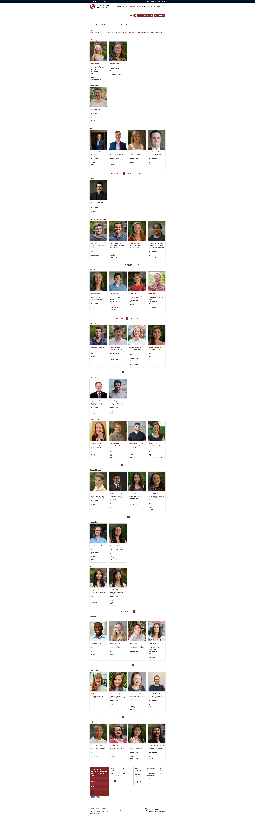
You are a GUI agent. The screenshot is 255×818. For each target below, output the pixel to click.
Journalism (147, 32)
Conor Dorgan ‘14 (115, 401)
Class (156, 15)
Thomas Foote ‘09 (96, 493)
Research (131, 6)
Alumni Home (161, 15)
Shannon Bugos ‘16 (115, 694)
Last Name (93, 781)
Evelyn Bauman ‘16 (96, 63)
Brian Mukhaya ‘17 (96, 643)
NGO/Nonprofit (159, 32)
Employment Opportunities (113, 781)
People (124, 6)
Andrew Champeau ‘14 (116, 347)
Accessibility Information (95, 813)
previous (116, 173)
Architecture (96, 32)
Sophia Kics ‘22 (133, 293)
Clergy (106, 32)
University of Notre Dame (102, 808)
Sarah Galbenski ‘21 (96, 293)
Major (151, 15)
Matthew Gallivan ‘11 (116, 493)
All (135, 15)
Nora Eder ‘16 (114, 746)
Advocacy (92, 32)
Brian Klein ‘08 (153, 293)
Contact (112, 773)
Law (151, 32)
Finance (129, 32)
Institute (112, 770)
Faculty (136, 776)
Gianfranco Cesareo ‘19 (136, 443)
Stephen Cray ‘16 (95, 401)
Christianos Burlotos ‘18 (98, 347)
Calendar (149, 6)
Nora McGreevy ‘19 (96, 545)
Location (140, 15)
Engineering (125, 32)
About (118, 6)
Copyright (92, 808)
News (160, 773)
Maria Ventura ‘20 (154, 643)
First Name (93, 775)
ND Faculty (149, 770)
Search (163, 7)
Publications (137, 774)
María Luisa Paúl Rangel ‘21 (117, 546)
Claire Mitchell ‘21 (154, 493)
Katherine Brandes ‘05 (97, 443)
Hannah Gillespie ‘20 (135, 347)
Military (153, 32)
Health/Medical (141, 32)
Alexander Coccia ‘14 (155, 694)
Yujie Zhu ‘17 (114, 590)
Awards (112, 778)
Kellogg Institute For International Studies (98, 810)
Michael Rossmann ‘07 (97, 202)
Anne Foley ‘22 (153, 443)
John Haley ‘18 (114, 293)
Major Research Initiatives (138, 771)
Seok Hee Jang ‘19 (134, 493)
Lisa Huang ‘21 (133, 746)
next (140, 173)
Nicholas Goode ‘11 (154, 152)
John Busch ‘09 (114, 443)
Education (120, 32)
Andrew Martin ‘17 (115, 243)
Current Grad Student (112, 32)
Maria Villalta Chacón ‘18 (156, 746)
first (112, 173)
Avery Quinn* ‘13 (134, 643)
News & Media (157, 6)
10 (138, 264)
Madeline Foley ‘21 (115, 63)
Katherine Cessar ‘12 (135, 694)
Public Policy (92, 33)
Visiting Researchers (151, 773)
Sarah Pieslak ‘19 (115, 643)
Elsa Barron (94, 694)
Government (134, 32)
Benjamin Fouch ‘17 (96, 152)
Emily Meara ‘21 (134, 243)
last (143, 173)
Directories (125, 770)
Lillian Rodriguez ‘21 (155, 347)
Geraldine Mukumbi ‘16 (156, 243)
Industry (146, 15)
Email (92, 786)
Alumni (124, 773)
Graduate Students (139, 779)
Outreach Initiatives (115, 775)
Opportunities (140, 6)
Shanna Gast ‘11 (134, 152)
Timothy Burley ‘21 (96, 746)
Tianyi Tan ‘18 (95, 590)
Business (102, 32)
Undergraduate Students (138, 782)
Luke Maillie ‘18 (95, 243)
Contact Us (105, 811)
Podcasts (161, 775)
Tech (97, 33)
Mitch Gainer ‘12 (115, 152)
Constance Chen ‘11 (96, 109)
